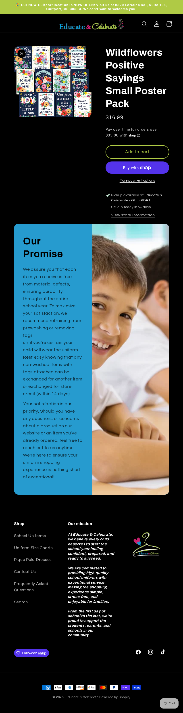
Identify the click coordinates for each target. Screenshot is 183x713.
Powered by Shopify (115, 697)
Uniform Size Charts (33, 548)
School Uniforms (30, 536)
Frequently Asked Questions (31, 587)
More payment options (137, 180)
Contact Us (25, 572)
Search (21, 602)
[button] (12, 24)
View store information (133, 215)
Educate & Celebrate (82, 697)
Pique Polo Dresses (33, 560)
